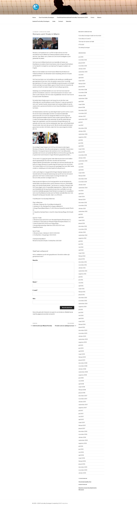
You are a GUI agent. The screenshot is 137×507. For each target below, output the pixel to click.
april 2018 (81, 101)
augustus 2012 (82, 238)
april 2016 (81, 146)
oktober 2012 (82, 232)
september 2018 (83, 98)
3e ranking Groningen (84, 47)
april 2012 (81, 250)
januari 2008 (82, 392)
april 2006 (81, 455)
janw (48, 31)
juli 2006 (81, 446)
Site (34, 298)
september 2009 (83, 339)
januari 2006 (82, 464)
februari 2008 (82, 389)
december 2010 (83, 297)
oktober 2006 (82, 437)
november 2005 (83, 470)
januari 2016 (82, 152)
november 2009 (83, 333)
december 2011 (83, 262)
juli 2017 (81, 122)
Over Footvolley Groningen (46, 17)
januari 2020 (82, 63)
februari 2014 (82, 199)
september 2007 (83, 404)
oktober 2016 (82, 131)
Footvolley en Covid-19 (85, 38)
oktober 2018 (82, 95)
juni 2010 (81, 312)
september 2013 (83, 211)
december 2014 (83, 178)
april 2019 (81, 77)
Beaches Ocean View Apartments (88, 487)
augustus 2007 (83, 407)
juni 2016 (81, 143)
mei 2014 (81, 190)
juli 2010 (81, 309)
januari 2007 (82, 428)
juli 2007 (81, 410)
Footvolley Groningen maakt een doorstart (90, 35)
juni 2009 (81, 348)
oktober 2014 (82, 184)
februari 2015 (82, 175)
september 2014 (83, 187)
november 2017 (83, 113)
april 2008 (81, 384)
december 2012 (83, 226)
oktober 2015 (82, 158)
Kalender (68, 21)
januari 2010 (82, 327)
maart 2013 (82, 220)
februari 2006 (82, 461)
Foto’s (92, 17)
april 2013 (81, 217)
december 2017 (83, 110)
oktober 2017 (82, 116)
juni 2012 (81, 244)
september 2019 (83, 71)
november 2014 (83, 181)
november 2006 (83, 434)
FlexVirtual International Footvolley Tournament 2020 (72, 17)
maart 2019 (82, 80)
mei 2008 (81, 380)
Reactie (35, 260)
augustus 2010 (82, 306)
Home (34, 17)
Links (53, 21)
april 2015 (81, 170)
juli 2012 (81, 241)
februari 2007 (82, 425)
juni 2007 (81, 413)
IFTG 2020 (81, 44)
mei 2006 (81, 452)
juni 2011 (81, 279)
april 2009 (81, 351)
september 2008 (83, 372)
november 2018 (83, 92)
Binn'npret (81, 489)
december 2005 (83, 467)
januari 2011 (82, 294)
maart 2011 (81, 288)
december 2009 (83, 330)
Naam (35, 282)
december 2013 (83, 202)
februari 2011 (82, 291)
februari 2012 (82, 256)
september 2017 (83, 119)
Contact (60, 21)
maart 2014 (82, 196)
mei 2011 (81, 282)
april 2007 (81, 419)
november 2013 (83, 205)
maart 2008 (82, 386)
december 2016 (83, 128)
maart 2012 (82, 253)
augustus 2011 (82, 273)
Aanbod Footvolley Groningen (41, 21)
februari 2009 (82, 357)
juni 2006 (81, 449)
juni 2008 (81, 378)
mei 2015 (81, 166)
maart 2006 (82, 458)
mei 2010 (81, 315)
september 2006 (83, 440)
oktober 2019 (82, 68)
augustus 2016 (82, 137)
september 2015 (83, 161)
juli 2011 (81, 277)
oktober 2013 (82, 208)
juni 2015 (81, 164)
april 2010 (81, 318)
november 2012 (83, 229)
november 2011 (83, 265)
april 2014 (81, 193)
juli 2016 (81, 140)
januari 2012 (82, 259)
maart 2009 (82, 354)
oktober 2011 (82, 268)
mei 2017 (81, 125)
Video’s (99, 17)
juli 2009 (81, 345)
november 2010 (83, 300)
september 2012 (83, 235)
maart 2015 (82, 172)
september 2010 (83, 303)
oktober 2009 (82, 336)
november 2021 (83, 59)
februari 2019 (82, 83)
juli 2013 (81, 214)
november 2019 (83, 65)
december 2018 (83, 89)
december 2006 (83, 431)
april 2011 (81, 285)
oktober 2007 (82, 401)
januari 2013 (82, 223)
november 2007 (83, 398)
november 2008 (83, 366)
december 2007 (83, 395)
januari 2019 (82, 86)
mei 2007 (81, 416)
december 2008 (83, 363)
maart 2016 (82, 149)
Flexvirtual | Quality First (85, 481)
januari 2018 (82, 107)
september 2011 (83, 271)
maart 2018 (82, 104)
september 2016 (83, 134)
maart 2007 (82, 422)
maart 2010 (82, 321)
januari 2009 (82, 360)
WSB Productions (63, 503)
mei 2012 (81, 247)
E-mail (35, 290)
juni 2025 (81, 57)
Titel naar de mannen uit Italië (86, 41)
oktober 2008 (82, 369)
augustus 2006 (83, 443)
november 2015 (83, 155)
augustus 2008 (83, 375)
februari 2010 (82, 324)
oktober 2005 (82, 473)
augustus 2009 (83, 342)
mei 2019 (81, 74)
